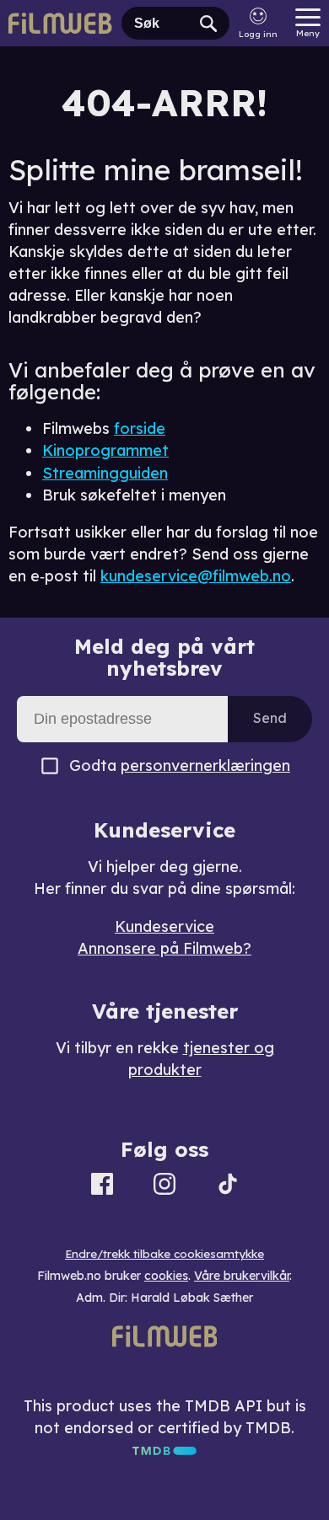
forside (139, 428)
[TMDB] (164, 1449)
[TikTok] (228, 1187)
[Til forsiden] (60, 23)
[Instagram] (164, 1187)
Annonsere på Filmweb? (164, 948)
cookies (166, 1275)
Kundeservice (164, 926)
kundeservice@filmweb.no (195, 576)
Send (270, 717)
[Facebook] (102, 1187)
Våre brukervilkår (241, 1275)
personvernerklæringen (205, 765)
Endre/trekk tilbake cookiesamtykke (164, 1253)
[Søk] (208, 23)
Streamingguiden (105, 473)
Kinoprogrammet (105, 450)
